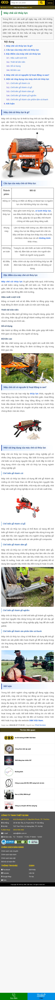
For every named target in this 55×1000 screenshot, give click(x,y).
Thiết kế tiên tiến (17, 62)
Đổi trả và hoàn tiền (8, 862)
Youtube (6, 873)
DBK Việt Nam (36, 720)
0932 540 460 (18, 830)
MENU (50, 3)
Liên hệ (31, 873)
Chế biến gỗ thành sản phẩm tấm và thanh (29, 99)
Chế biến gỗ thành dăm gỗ (22, 91)
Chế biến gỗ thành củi (20, 83)
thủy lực (34, 393)
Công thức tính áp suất (23, 749)
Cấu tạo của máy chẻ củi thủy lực (22, 49)
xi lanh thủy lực (43, 210)
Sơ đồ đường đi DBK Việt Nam (25, 738)
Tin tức (10, 7)
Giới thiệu (32, 870)
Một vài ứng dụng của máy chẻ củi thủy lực (27, 79)
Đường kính (19, 772)
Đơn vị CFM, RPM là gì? (23, 794)
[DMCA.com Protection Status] (20, 842)
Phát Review (40, 725)
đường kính (45, 238)
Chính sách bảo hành (8, 854)
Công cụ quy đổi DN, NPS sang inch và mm (29, 783)
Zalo (4, 880)
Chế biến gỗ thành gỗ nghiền (23, 95)
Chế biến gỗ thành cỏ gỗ (21, 87)
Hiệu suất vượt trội (18, 58)
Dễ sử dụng (15, 66)
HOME (4, 7)
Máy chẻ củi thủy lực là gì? (19, 45)
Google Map (6, 877)
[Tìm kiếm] (41, 2)
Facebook (6, 870)
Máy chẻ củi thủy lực (12, 281)
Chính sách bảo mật (8, 858)
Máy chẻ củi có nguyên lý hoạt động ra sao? (27, 75)
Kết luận (10, 103)
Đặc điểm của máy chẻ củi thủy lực (23, 53)
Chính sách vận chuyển (9, 851)
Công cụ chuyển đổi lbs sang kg (26, 806)
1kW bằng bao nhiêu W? (23, 760)
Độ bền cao (15, 70)
